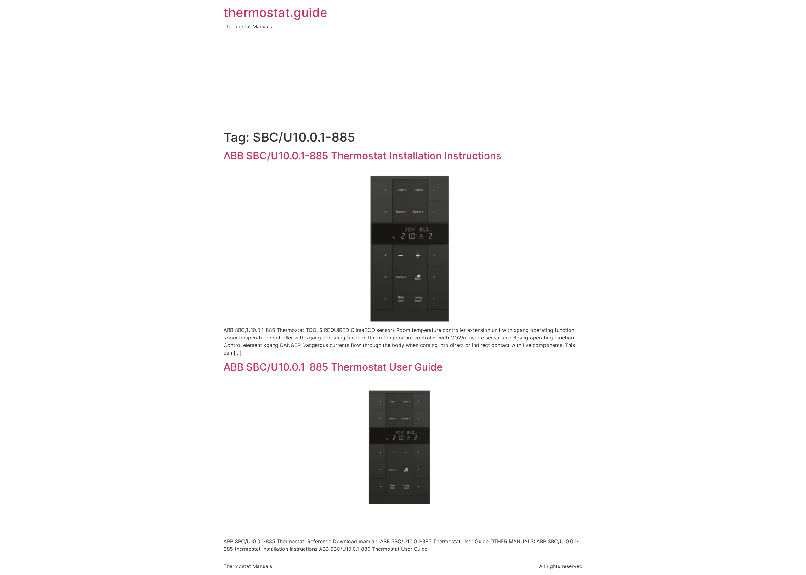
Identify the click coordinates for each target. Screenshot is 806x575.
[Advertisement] (403, 82)
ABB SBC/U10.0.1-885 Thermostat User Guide (333, 367)
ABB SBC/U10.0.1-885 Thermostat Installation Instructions (362, 156)
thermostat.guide (275, 12)
